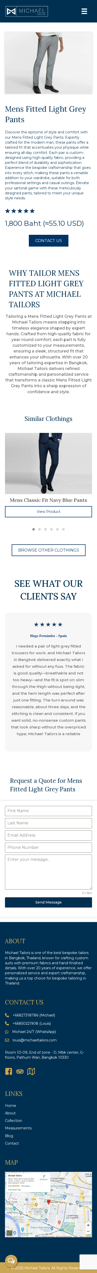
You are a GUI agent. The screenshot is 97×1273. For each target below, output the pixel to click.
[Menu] (84, 11)
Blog (9, 1136)
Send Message (48, 902)
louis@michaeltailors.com (35, 1040)
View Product (48, 511)
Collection (13, 1120)
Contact (12, 1143)
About (10, 1113)
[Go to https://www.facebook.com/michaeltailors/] (8, 1072)
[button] (34, 529)
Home (10, 1105)
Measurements (18, 1128)
